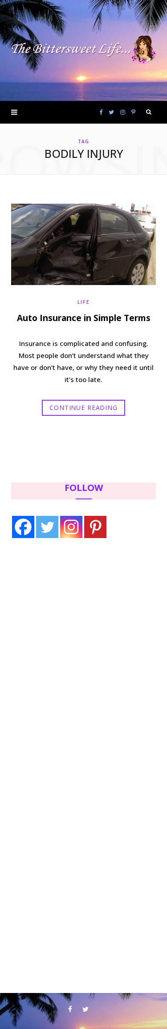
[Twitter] (47, 527)
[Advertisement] (67, 618)
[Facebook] (23, 527)
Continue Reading (83, 407)
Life (83, 301)
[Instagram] (71, 527)
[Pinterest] (95, 527)
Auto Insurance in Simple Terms (84, 318)
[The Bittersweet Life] (83, 51)
